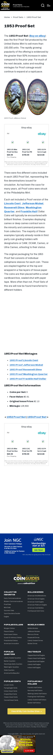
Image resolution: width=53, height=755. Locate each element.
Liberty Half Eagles (34, 664)
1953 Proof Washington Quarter (29, 374)
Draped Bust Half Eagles (36, 661)
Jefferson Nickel (32, 203)
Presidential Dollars (11, 640)
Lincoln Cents (8, 685)
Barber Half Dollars (34, 703)
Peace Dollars (9, 631)
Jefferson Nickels (34, 631)
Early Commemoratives (12, 598)
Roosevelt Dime (14, 207)
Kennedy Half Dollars (35, 690)
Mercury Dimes (33, 634)
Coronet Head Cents (11, 700)
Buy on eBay (37, 36)
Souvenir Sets (9, 610)
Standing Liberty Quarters (13, 664)
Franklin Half (29, 211)
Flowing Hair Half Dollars (36, 696)
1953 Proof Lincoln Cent (24, 360)
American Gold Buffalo (36, 608)
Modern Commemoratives (13, 601)
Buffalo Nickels (33, 628)
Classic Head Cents (11, 697)
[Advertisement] (26, 321)
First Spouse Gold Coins (36, 611)
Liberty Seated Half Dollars (37, 700)
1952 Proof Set (16, 417)
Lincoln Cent (12, 203)
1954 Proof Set (36, 417)
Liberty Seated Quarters (12, 658)
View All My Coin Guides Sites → (26, 711)
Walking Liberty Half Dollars (37, 693)
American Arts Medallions (37, 595)
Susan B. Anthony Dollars (13, 637)
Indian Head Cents (10, 691)
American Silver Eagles (36, 599)
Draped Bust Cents (10, 694)
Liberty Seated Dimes (35, 640)
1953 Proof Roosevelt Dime (26, 369)
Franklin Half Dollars (35, 687)
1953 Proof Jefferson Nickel (26, 365)
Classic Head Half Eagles (36, 658)
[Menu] (48, 5)
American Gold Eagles (36, 602)
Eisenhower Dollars (10, 634)
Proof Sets (17, 5)
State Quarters (9, 670)
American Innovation (11, 643)
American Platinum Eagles (37, 605)
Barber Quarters (9, 661)
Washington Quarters (11, 667)
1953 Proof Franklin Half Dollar (28, 379)
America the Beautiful (11, 673)
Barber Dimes (32, 643)
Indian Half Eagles (34, 667)
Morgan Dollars (9, 628)
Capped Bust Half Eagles (36, 655)
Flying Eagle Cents (10, 688)
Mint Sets (7, 607)
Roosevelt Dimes (33, 637)
